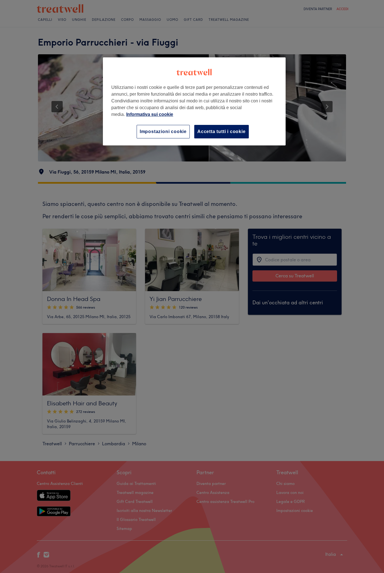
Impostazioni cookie (163, 131)
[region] (194, 101)
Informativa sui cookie (149, 114)
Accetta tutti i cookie (221, 131)
